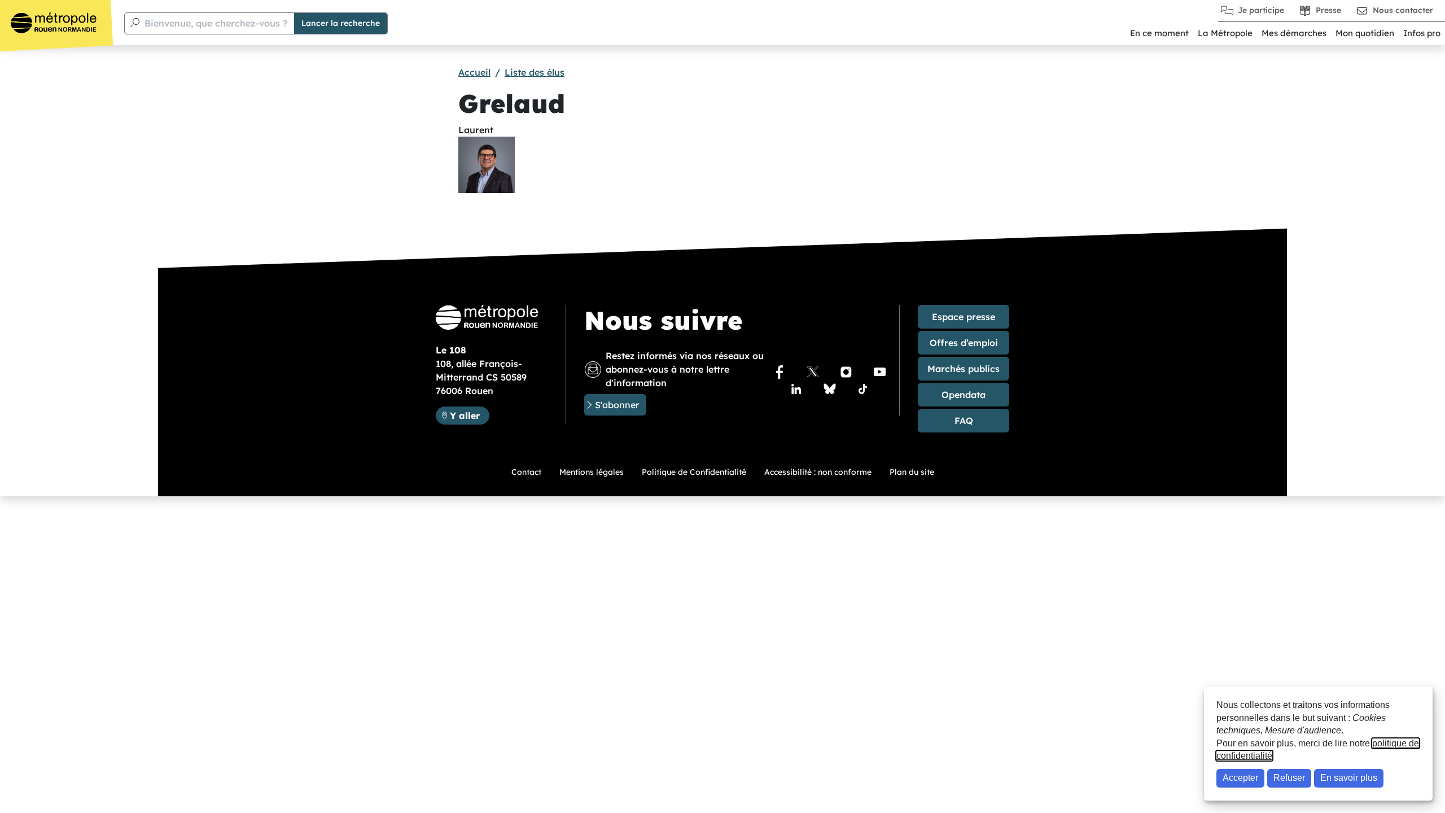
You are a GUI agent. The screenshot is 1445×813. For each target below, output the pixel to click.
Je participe (1261, 10)
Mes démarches (1294, 33)
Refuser (1289, 778)
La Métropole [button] (1225, 33)
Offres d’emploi (964, 342)
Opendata (964, 394)
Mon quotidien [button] (1364, 33)
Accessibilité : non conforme (818, 472)
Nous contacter (1403, 10)
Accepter (1240, 778)
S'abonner (617, 404)
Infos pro (1421, 33)
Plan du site (912, 472)
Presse (1328, 10)
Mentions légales (591, 472)
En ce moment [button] (1159, 33)
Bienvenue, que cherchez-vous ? (215, 23)
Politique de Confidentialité (694, 472)
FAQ (963, 420)
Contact (526, 472)
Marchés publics (963, 368)
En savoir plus (1348, 778)
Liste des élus (534, 72)
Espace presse (963, 316)
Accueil (474, 72)
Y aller (469, 415)
